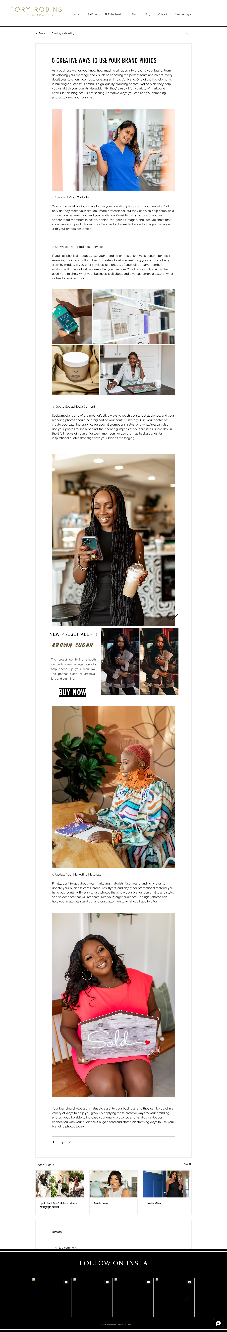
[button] (175, 617)
